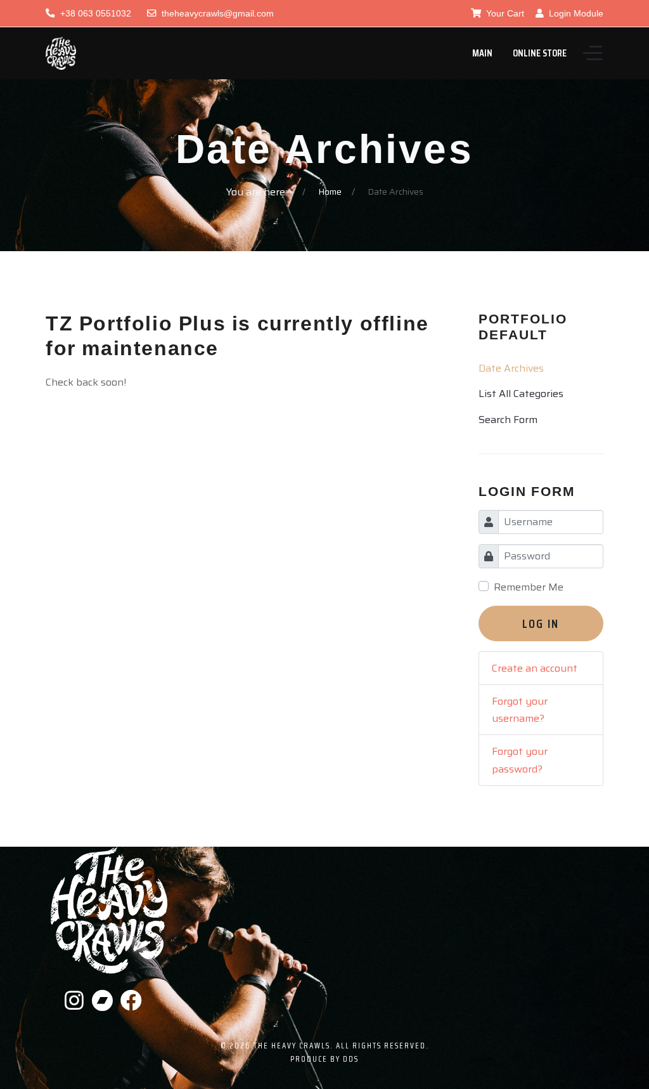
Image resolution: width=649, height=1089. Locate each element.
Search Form (508, 419)
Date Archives (511, 368)
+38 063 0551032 (95, 13)
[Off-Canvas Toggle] (592, 53)
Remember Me (528, 587)
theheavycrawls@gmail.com (218, 13)
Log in (540, 623)
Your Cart (504, 13)
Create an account (534, 668)
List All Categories (521, 393)
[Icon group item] (75, 1001)
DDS (351, 1059)
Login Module (574, 13)
